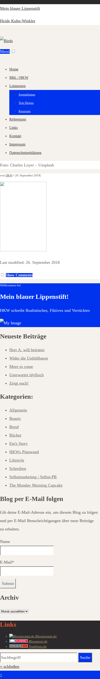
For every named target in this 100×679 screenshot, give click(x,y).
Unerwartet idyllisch (26, 375)
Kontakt (15, 136)
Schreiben (17, 468)
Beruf (14, 426)
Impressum (17, 144)
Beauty (15, 418)
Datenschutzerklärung (25, 153)
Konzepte (25, 111)
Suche (85, 657)
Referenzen (17, 119)
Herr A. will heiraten (26, 349)
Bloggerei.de (37, 641)
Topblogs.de (37, 646)
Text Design (26, 103)
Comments (19, 275)
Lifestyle (16, 460)
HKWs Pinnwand (24, 451)
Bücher (15, 435)
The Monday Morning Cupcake (36, 485)
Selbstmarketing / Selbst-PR (33, 477)
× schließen (9, 666)
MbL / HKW (18, 78)
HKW (9, 175)
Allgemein (18, 410)
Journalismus (27, 94)
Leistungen (17, 86)
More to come (21, 366)
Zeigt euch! (19, 383)
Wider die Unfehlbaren (28, 358)
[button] (13, 51)
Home (13, 69)
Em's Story (18, 443)
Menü (5, 51)
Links (13, 128)
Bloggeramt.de (45, 636)
